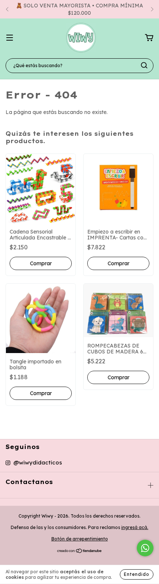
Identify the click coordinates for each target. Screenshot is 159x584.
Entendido (136, 574)
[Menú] (9, 38)
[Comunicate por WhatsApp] (145, 548)
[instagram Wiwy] (34, 462)
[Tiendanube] (80, 551)
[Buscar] (144, 65)
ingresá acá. (134, 527)
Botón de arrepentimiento (79, 539)
